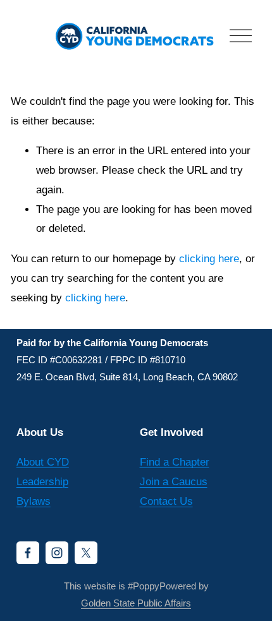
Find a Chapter (174, 462)
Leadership (42, 482)
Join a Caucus (173, 482)
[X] (86, 552)
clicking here (209, 259)
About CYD (42, 462)
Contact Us (166, 501)
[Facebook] (27, 552)
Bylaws (33, 501)
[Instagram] (57, 552)
